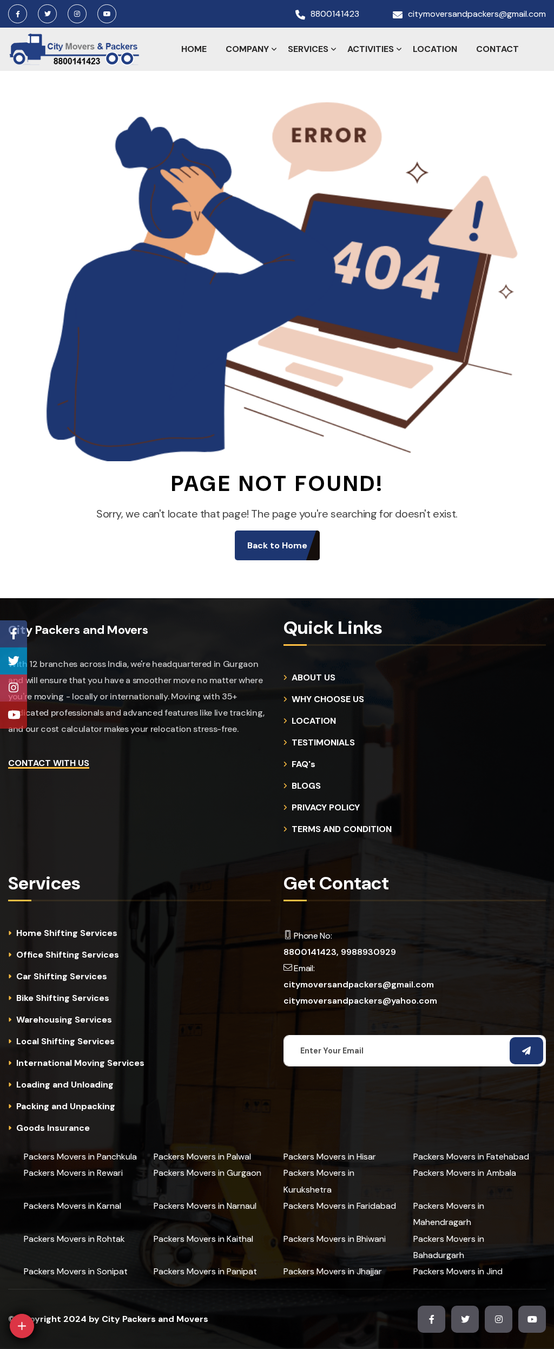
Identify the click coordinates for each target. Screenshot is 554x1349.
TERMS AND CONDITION (342, 829)
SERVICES (308, 49)
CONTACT (497, 49)
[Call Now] (97, 1236)
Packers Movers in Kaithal (203, 1239)
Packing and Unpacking (65, 1106)
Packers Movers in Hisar (329, 1156)
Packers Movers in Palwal (202, 1156)
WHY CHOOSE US (328, 699)
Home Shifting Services (66, 933)
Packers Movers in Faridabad (339, 1206)
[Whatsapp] (47, 1293)
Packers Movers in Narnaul (205, 1206)
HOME (194, 49)
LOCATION (435, 49)
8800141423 (335, 14)
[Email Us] (72, 1265)
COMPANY (247, 49)
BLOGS (306, 786)
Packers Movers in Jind (458, 1271)
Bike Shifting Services (62, 998)
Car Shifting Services (61, 976)
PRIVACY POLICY (326, 807)
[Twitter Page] (13, 661)
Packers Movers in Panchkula (80, 1156)
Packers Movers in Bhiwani (334, 1239)
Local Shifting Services (65, 1041)
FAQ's (303, 764)
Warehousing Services (64, 1019)
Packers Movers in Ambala (464, 1172)
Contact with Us (48, 763)
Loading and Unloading (65, 1084)
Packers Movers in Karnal (72, 1206)
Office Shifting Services (67, 954)
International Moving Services (80, 1063)
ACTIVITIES (370, 49)
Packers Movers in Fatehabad (471, 1156)
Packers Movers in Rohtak (74, 1239)
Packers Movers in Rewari (73, 1172)
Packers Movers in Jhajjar (332, 1271)
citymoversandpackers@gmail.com (477, 14)
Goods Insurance (53, 1128)
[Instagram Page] (13, 688)
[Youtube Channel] (14, 715)
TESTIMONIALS (323, 742)
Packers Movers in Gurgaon (207, 1172)
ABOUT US (313, 677)
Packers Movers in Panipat (205, 1271)
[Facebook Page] (13, 634)
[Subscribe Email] (526, 1050)
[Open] (22, 1326)
